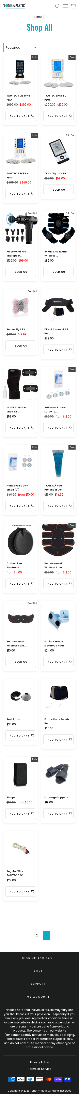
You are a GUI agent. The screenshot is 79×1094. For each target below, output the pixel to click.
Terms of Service (39, 1069)
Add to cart (19, 116)
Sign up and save (38, 958)
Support (38, 984)
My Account (38, 996)
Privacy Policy (39, 1062)
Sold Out (60, 189)
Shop (38, 971)
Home (38, 17)
